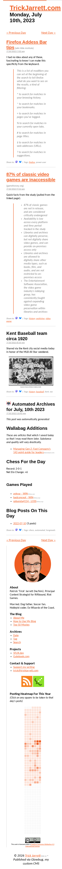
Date (16, 635)
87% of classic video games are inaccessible (30, 177)
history (32, 318)
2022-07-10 (19, 523)
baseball (40, 392)
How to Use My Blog (24, 621)
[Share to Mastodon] (16, 162)
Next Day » (48, 33)
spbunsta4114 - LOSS (24, 501)
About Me (18, 618)
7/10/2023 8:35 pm (15, 343)
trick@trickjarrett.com (25, 670)
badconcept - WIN (23, 497)
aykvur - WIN (20, 493)
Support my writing (24, 667)
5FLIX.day (18, 653)
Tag (15, 639)
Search (17, 642)
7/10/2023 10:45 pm (16, 413)
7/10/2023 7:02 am (15, 51)
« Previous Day (16, 33)
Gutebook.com (21, 656)
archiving (40, 318)
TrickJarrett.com (35, 8)
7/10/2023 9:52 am (15, 189)
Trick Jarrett (33, 855)
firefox (32, 162)
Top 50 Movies (21, 625)
